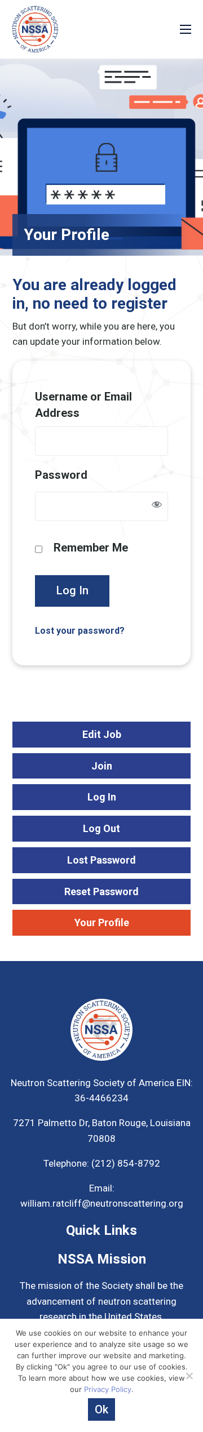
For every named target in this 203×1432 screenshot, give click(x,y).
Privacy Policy (107, 1389)
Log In (72, 590)
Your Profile (101, 922)
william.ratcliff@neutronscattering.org (101, 1203)
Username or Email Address (83, 405)
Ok (101, 1409)
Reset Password (101, 891)
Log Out (101, 828)
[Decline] (189, 1375)
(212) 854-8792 (124, 1163)
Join (101, 766)
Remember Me (91, 547)
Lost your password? (80, 630)
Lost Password (101, 860)
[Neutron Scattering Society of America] (34, 28)
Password (61, 475)
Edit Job (101, 734)
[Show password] (156, 506)
